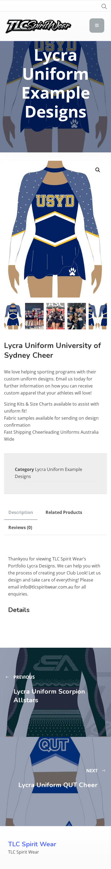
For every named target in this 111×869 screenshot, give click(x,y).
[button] (98, 170)
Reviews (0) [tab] (20, 527)
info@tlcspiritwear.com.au (46, 587)
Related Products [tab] (64, 512)
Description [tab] (20, 512)
